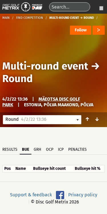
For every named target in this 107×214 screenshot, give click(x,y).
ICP (61, 149)
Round (17, 78)
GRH (37, 149)
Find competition (29, 18)
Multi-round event (45, 66)
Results (9, 149)
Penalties (77, 149)
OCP (49, 149)
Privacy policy (82, 194)
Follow (80, 30)
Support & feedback (31, 194)
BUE (25, 149)
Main (6, 18)
